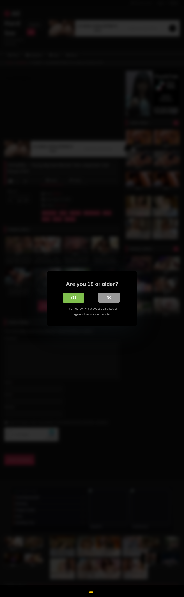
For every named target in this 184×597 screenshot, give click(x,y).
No (109, 297)
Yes (74, 297)
